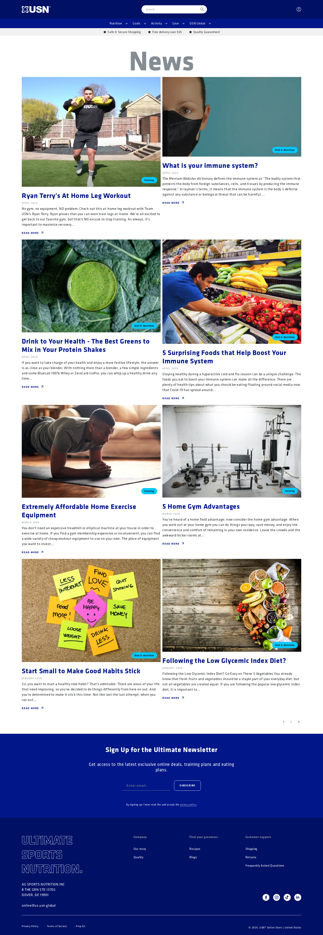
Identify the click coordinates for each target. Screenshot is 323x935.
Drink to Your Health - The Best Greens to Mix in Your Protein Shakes (86, 345)
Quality (138, 857)
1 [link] (283, 722)
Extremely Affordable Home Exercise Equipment (79, 510)
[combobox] (174, 9)
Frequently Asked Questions (264, 865)
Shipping (251, 849)
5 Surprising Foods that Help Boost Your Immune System (224, 356)
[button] (118, 23)
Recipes (194, 849)
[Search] (202, 9)
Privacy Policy (30, 926)
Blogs (193, 857)
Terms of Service (57, 926)
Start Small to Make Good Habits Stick (81, 670)
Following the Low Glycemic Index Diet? (224, 660)
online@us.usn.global (39, 905)
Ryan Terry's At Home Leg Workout (76, 195)
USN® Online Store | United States (280, 927)
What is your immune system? (210, 165)
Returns (250, 857)
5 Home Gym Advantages (201, 506)
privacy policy (188, 804)
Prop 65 (80, 926)
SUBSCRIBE (187, 785)
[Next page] (298, 722)
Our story (140, 849)
